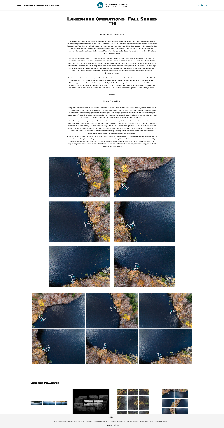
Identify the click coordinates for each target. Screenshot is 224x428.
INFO (51, 5)
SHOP (57, 5)
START (19, 5)
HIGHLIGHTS (29, 5)
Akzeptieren (109, 425)
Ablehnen (116, 425)
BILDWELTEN (42, 5)
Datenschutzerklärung (160, 421)
